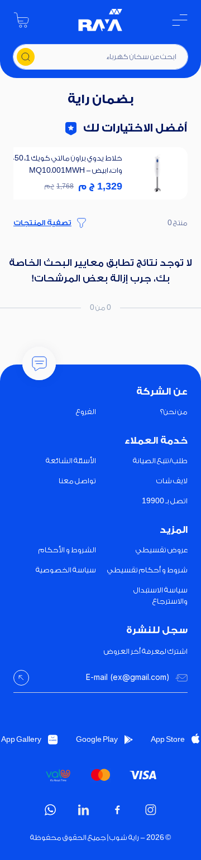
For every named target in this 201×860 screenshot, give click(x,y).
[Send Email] (21, 678)
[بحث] (26, 57)
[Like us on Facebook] (117, 809)
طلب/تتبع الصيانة (160, 460)
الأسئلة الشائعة (71, 460)
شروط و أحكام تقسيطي (147, 570)
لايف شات (172, 481)
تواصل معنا (77, 481)
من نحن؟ (174, 411)
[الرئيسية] (100, 20)
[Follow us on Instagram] (150, 809)
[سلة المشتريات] (21, 20)
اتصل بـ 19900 (165, 501)
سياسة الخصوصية (66, 570)
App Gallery (21, 739)
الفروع (86, 411)
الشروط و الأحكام (67, 550)
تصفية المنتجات (42, 222)
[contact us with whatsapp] (39, 363)
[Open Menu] (180, 20)
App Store (168, 739)
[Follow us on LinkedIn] (83, 809)
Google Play (97, 739)
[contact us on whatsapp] (50, 809)
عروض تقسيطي (162, 550)
